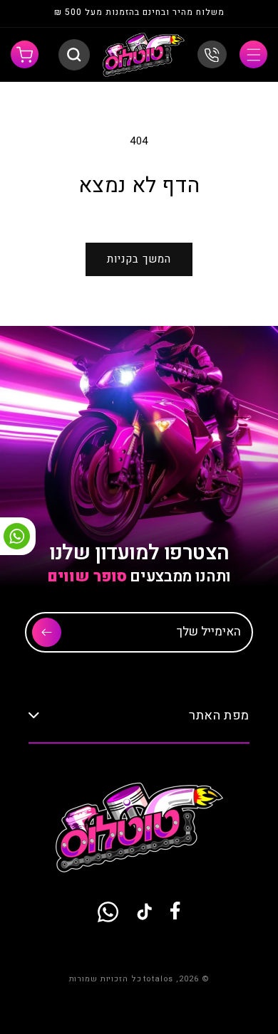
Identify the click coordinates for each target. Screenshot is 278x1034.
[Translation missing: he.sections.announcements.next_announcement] (37, 14)
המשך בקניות (139, 259)
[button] (253, 54)
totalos (158, 979)
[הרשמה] (46, 632)
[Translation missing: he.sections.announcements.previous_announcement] (241, 14)
